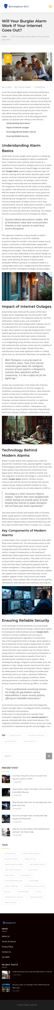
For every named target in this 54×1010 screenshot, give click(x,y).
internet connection (36, 735)
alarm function (30, 741)
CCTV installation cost (13, 881)
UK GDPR (5, 957)
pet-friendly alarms (37, 864)
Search (49, 756)
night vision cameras (13, 870)
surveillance (25, 875)
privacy (39, 891)
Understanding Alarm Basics (18, 123)
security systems (36, 897)
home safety (34, 881)
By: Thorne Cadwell (23, 87)
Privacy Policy (7, 946)
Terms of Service (9, 941)
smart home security (31, 853)
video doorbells (10, 902)
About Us (6, 936)
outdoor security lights (14, 864)
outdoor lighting (11, 886)
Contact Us (6, 952)
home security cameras (14, 897)
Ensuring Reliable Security (17, 136)
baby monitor (30, 859)
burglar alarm (15, 735)
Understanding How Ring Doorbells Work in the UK (32, 972)
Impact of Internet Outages (17, 127)
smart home (33, 870)
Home (4, 36)
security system (10, 741)
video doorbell (23, 891)
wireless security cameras (35, 886)
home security (10, 853)
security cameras (11, 859)
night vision (9, 875)
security (8, 891)
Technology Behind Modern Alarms (21, 132)
